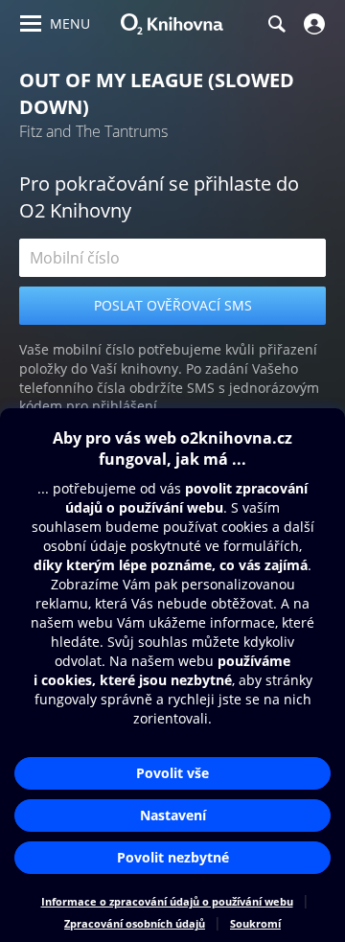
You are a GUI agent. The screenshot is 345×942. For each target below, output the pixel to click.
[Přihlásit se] (312, 24)
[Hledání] (276, 24)
